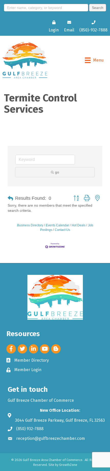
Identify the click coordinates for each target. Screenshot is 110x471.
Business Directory (30, 225)
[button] (10, 198)
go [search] (57, 172)
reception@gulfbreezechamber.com (50, 438)
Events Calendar (57, 225)
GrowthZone (68, 465)
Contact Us (62, 230)
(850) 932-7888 (29, 428)
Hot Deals (78, 225)
